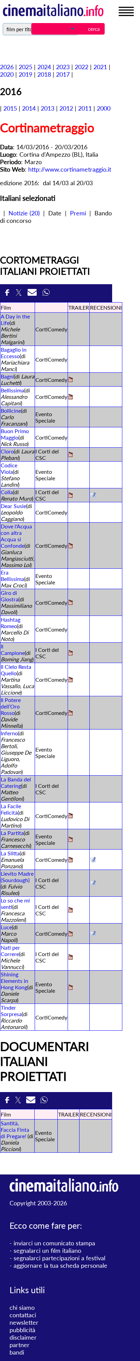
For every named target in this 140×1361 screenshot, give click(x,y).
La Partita (12, 833)
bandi (17, 1352)
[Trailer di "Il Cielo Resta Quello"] (70, 680)
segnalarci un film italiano (47, 1250)
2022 (81, 67)
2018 (44, 74)
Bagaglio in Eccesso (14, 352)
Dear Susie (13, 506)
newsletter (24, 1322)
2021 (100, 67)
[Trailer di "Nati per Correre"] (70, 957)
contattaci (23, 1315)
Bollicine (11, 410)
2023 (63, 67)
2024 (44, 67)
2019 (25, 74)
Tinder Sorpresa (11, 1010)
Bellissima (12, 390)
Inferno (9, 733)
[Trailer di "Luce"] (70, 934)
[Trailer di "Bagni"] (70, 380)
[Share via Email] (33, 293)
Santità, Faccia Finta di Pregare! (15, 1129)
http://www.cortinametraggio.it (69, 169)
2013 (47, 108)
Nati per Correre (10, 950)
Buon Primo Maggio (15, 434)
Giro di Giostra (9, 595)
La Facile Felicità (11, 809)
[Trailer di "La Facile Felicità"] (70, 816)
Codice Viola (9, 468)
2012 (66, 108)
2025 (25, 67)
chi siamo (22, 1307)
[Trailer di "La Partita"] (70, 840)
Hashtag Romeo (10, 622)
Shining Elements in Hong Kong (14, 980)
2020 (7, 74)
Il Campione (13, 649)
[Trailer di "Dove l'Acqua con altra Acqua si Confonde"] (70, 546)
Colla (7, 492)
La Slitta (10, 853)
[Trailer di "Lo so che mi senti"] (70, 910)
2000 (103, 108)
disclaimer (23, 1337)
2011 (85, 108)
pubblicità (22, 1330)
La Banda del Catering (16, 782)
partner (20, 1344)
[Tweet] (20, 293)
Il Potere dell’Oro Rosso (11, 706)
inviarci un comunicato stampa (54, 1243)
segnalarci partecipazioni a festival (59, 1258)
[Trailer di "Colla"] (70, 495)
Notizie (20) (24, 213)
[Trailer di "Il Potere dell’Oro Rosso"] (70, 713)
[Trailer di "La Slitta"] (70, 860)
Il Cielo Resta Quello (16, 669)
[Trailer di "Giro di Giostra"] (70, 603)
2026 (7, 67)
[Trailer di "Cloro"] (70, 455)
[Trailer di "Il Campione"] (70, 653)
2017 (63, 74)
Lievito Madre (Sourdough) (17, 876)
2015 (10, 108)
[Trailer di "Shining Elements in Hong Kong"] (70, 988)
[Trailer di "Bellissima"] (70, 397)
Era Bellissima (12, 575)
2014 (29, 108)
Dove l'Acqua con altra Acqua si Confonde (16, 536)
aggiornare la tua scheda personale (60, 1265)
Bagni (7, 376)
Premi (78, 213)
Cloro (7, 451)
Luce (6, 927)
